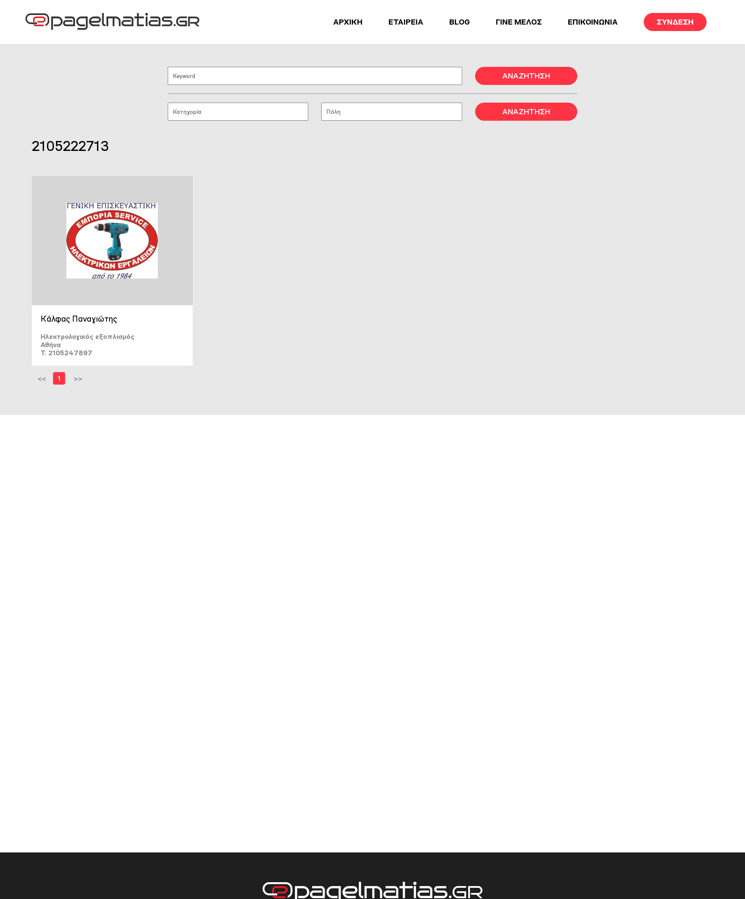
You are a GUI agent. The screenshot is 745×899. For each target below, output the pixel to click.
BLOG (459, 22)
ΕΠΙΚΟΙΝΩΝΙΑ (593, 22)
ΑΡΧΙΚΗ (348, 22)
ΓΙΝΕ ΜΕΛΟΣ (519, 22)
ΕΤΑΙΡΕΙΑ (405, 22)
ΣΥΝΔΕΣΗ (675, 22)
